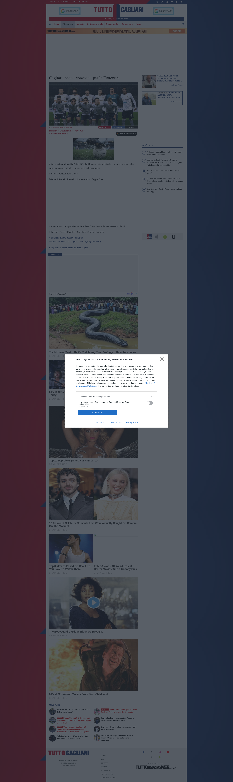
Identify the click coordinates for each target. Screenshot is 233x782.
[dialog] (116, 391)
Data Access (116, 422)
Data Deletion (101, 422)
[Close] (162, 360)
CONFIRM (97, 413)
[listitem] (116, 396)
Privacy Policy (132, 422)
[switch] (149, 403)
